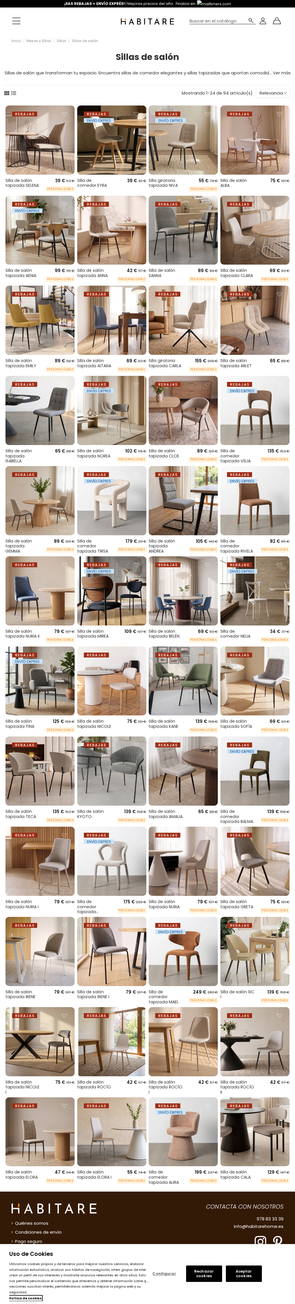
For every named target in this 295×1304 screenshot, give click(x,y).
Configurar (164, 1273)
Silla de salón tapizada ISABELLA (18, 456)
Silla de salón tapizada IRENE (20, 994)
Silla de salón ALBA (233, 183)
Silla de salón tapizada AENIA (20, 272)
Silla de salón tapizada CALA (235, 1174)
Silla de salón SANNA (162, 272)
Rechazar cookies (204, 1274)
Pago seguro (28, 1241)
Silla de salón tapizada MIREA (93, 633)
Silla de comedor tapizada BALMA (236, 816)
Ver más (282, 73)
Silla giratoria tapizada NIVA (163, 183)
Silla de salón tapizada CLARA (236, 272)
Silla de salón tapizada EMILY (20, 363)
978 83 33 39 (270, 1219)
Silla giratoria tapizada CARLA (165, 363)
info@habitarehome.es (258, 1226)
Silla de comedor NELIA (235, 633)
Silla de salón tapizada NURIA (164, 904)
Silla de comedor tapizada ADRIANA (86, 909)
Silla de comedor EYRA (92, 183)
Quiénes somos (31, 1223)
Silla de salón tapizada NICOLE (94, 723)
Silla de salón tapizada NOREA (93, 453)
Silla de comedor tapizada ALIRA (164, 1177)
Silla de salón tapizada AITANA (94, 363)
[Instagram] (260, 1241)
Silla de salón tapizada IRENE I (93, 994)
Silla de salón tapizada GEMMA (18, 546)
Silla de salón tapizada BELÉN (164, 633)
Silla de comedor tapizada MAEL (164, 997)
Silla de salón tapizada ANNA (92, 272)
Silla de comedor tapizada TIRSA (92, 546)
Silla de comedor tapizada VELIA (235, 456)
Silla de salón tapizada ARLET (236, 363)
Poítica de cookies (25, 1298)
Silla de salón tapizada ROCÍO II (237, 1087)
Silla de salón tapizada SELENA (22, 183)
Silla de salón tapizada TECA (20, 814)
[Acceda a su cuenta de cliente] (263, 21)
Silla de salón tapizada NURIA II (22, 633)
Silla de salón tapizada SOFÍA (236, 723)
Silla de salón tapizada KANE (163, 723)
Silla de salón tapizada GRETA (236, 904)
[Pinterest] (277, 1241)
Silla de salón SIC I (237, 994)
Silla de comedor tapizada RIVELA (236, 546)
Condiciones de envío (38, 1232)
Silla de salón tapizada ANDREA (162, 546)
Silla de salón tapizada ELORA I (94, 1174)
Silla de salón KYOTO (90, 814)
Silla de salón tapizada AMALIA (166, 814)
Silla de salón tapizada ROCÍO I (165, 1087)
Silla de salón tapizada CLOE (164, 453)
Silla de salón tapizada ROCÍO (94, 1084)
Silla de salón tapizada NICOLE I (22, 1087)
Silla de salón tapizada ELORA (21, 1174)
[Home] (147, 21)
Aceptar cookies (244, 1274)
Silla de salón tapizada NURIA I (22, 904)
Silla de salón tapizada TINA (19, 723)
